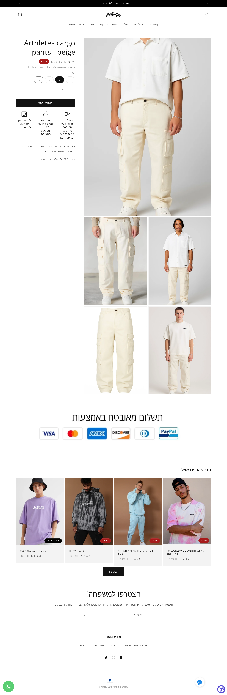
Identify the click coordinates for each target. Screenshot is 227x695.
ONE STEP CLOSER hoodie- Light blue (136, 552)
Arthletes (102, 686)
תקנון (94, 645)
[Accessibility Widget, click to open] (221, 689)
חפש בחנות (140, 645)
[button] (207, 14)
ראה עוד (113, 571)
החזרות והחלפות (109, 645)
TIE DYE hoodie (77, 550)
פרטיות (127, 645)
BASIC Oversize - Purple (33, 550)
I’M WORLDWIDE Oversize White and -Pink (185, 552)
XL (39, 79)
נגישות (84, 645)
